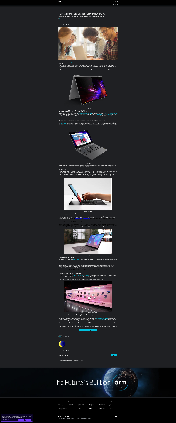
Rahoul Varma (61, 18)
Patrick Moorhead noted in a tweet (102, 318)
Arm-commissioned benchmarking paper (67, 62)
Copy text (114, 355)
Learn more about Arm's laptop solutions (88, 330)
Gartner (97, 317)
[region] (17, 418)
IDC (94, 317)
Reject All (21, 419)
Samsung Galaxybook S (77, 259)
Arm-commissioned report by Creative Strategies (81, 275)
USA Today (103, 319)
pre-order (77, 264)
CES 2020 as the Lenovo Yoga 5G (111, 113)
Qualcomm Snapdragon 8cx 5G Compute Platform (103, 114)
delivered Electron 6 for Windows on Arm (82, 218)
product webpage (63, 123)
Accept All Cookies (28, 419)
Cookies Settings (5, 419)
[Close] (31, 415)
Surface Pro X (78, 216)
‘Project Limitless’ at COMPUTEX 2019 (85, 113)
